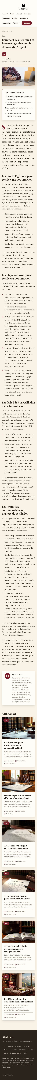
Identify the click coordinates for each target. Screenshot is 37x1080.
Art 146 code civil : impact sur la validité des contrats (16, 847)
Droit (12, 14)
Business (27, 14)
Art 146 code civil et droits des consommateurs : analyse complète (15, 949)
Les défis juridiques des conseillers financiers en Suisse (18, 1000)
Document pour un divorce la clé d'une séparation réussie (17, 796)
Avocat (19, 14)
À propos (16, 23)
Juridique (6, 18)
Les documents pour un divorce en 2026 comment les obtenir (13, 745)
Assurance (24, 18)
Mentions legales (15, 1053)
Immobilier (6, 23)
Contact (27, 23)
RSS (25, 1053)
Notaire (14, 18)
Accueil (5, 14)
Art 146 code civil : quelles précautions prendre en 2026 (17, 897)
